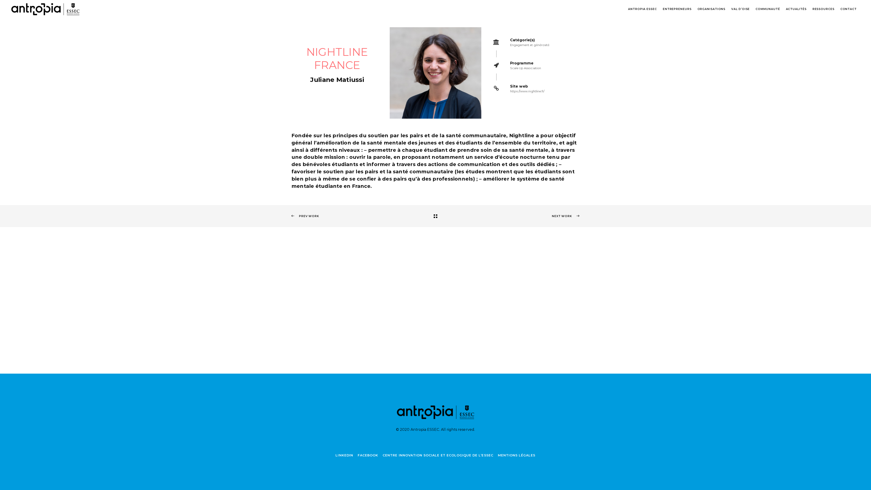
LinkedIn (344, 455)
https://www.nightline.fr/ (527, 91)
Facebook (368, 455)
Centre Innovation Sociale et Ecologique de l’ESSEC (438, 455)
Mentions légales (517, 455)
